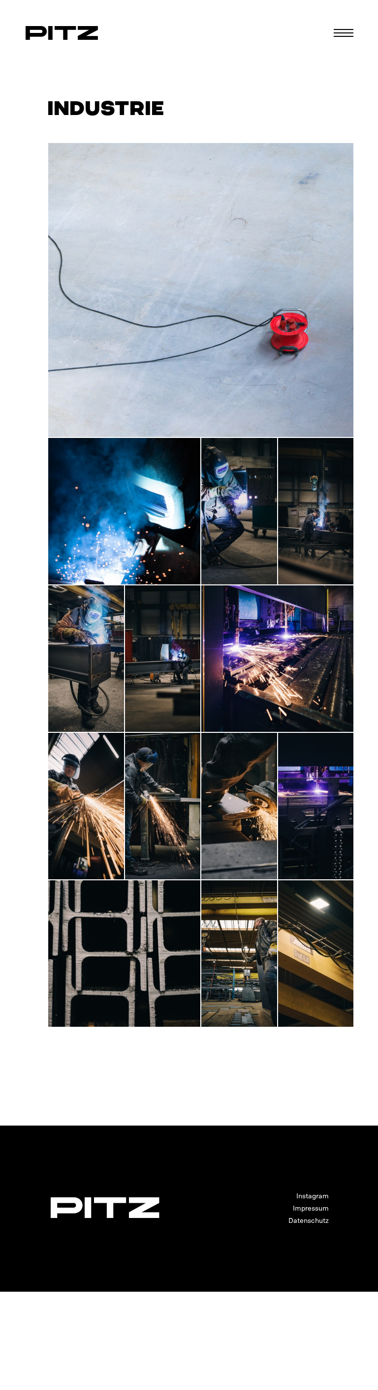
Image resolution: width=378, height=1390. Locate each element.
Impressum (311, 1208)
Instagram (312, 1196)
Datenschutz (308, 1220)
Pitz (62, 33)
